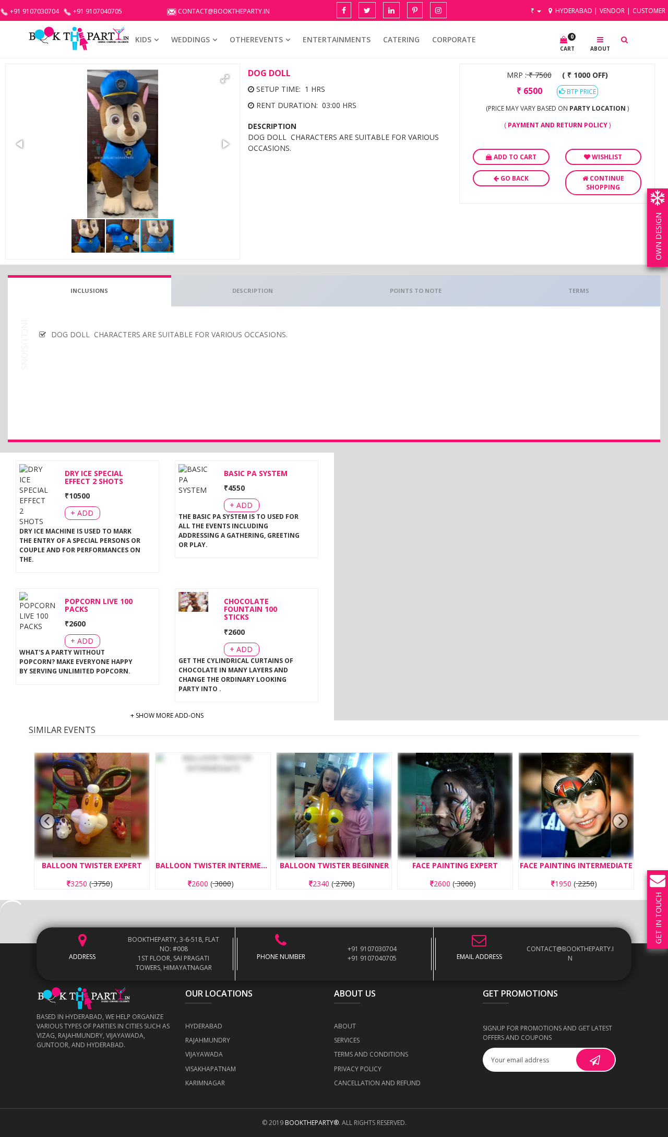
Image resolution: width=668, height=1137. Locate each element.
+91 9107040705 (372, 958)
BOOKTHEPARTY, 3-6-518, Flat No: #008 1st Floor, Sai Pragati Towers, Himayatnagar (173, 954)
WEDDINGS (190, 39)
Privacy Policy (357, 1068)
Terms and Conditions (371, 1054)
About (345, 1026)
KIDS (143, 39)
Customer (649, 10)
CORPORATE (454, 39)
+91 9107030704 (372, 949)
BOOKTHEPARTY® (312, 1122)
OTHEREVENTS (256, 39)
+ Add (81, 513)
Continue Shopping (605, 183)
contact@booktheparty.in (570, 954)
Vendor (612, 10)
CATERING (401, 39)
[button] (225, 78)
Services (347, 1040)
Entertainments (337, 39)
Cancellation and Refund (377, 1083)
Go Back (514, 178)
